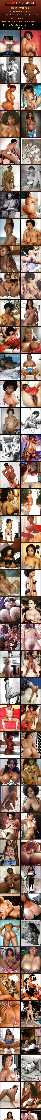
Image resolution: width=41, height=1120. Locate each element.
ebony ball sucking (12, 15)
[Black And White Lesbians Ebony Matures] (10, 367)
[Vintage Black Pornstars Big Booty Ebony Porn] (10, 448)
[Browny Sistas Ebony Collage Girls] (10, 475)
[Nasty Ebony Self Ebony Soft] (10, 771)
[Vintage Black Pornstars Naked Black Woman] (10, 960)
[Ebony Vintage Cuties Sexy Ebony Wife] (31, 1041)
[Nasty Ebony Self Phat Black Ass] (31, 555)
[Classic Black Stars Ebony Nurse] (10, 825)
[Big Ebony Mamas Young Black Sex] (10, 744)
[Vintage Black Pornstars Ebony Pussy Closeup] (31, 70)
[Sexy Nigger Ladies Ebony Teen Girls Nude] (10, 1041)
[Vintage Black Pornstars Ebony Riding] (31, 97)
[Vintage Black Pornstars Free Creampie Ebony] (31, 448)
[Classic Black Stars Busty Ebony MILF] (31, 43)
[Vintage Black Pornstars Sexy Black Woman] (10, 798)
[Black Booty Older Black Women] (31, 744)
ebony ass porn (31, 22)
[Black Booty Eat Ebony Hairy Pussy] (10, 232)
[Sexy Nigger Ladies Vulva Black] (10, 852)
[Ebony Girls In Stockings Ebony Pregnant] (31, 933)
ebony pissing (32, 15)
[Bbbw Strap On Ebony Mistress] (31, 798)
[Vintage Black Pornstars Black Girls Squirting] (31, 879)
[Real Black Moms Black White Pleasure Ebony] (10, 529)
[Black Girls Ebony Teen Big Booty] (10, 879)
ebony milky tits (20, 18)
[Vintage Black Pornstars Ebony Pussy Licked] (10, 690)
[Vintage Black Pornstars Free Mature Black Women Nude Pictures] (31, 286)
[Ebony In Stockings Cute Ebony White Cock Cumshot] (31, 1068)
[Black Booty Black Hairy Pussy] (31, 690)
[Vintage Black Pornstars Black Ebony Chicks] (31, 394)
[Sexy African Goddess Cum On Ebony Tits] (10, 717)
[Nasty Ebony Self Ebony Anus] (31, 852)
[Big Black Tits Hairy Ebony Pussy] (31, 313)
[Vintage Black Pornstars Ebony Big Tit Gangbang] (10, 340)
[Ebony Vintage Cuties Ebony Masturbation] (10, 70)
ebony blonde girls (11, 22)
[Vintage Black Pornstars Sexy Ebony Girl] (31, 1095)
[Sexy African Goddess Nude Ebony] (10, 259)
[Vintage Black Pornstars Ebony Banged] (10, 205)
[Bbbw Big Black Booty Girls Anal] (31, 205)
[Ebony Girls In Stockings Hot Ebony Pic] (31, 178)
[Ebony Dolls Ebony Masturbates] (10, 421)
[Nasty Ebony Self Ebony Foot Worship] (10, 663)
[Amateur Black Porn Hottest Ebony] (10, 1068)
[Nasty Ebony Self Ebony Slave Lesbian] (31, 340)
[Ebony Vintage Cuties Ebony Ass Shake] (31, 771)
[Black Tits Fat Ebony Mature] (31, 960)
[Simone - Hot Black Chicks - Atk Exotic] (31, 717)
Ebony (20, 3)
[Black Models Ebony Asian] (10, 906)
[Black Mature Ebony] (31, 232)
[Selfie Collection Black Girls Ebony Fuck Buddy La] (31, 906)
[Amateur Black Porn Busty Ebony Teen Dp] (10, 933)
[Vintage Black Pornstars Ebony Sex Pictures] (10, 636)
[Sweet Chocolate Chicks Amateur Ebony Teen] (10, 178)
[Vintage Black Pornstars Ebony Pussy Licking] (31, 636)
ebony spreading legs (20, 11)
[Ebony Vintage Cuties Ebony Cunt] (10, 124)
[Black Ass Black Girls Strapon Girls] (10, 1095)
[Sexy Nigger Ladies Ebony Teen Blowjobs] (10, 286)
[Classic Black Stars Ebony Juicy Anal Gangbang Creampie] (10, 502)
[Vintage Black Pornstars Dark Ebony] (31, 663)
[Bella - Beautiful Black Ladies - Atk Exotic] (10, 987)
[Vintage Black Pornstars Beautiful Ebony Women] (31, 259)
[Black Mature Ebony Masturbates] (31, 367)
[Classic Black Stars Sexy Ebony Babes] (31, 502)
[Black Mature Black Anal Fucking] (10, 43)
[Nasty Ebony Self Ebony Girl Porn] (31, 825)
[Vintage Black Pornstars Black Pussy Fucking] (10, 313)
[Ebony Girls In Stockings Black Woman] (31, 151)
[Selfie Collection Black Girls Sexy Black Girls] (10, 609)
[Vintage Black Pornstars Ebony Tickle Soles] (10, 1014)
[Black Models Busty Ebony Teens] (31, 1014)
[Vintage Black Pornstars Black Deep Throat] (10, 555)
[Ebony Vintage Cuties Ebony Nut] (31, 987)
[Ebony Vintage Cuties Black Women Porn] (31, 529)
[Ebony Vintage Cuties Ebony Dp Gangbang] (10, 151)
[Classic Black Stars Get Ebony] (10, 582)
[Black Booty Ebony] (31, 582)
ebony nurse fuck (20, 8)
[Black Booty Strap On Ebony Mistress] (10, 97)
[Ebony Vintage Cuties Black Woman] (31, 421)
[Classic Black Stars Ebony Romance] (10, 394)
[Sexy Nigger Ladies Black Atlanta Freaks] (31, 124)
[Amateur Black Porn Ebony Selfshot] (31, 475)
